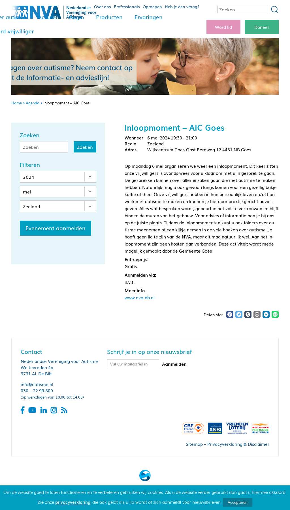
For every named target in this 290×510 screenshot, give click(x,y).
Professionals (127, 6)
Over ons (102, 6)
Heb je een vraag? (182, 6)
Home (16, 103)
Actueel (47, 17)
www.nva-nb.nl (140, 297)
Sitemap (194, 444)
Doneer (261, 27)
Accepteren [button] (238, 502)
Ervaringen (149, 17)
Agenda (32, 103)
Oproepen (152, 6)
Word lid (223, 27)
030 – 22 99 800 (37, 390)
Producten (109, 17)
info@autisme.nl (37, 384)
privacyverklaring (72, 502)
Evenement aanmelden (55, 228)
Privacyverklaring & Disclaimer (238, 444)
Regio (76, 17)
